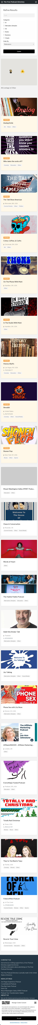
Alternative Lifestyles (11, 25)
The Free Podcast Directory (14, 2)
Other (14, 127)
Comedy (6, 165)
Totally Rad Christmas (11, 820)
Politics (21, 206)
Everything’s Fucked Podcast (14, 783)
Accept (19, 1018)
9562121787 (9, 827)
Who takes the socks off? (12, 161)
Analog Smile (8, 123)
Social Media (19, 416)
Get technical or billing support (10, 963)
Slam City (4, 988)
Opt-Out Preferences (15, 1022)
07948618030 (9, 905)
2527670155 (9, 414)
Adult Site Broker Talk (11, 632)
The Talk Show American (12, 200)
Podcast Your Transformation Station (12, 993)
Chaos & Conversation (11, 524)
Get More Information (7, 967)
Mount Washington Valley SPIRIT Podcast (19, 489)
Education (13, 165)
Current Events (8, 206)
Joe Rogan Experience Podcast (11, 982)
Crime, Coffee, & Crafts (12, 241)
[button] (35, 1003)
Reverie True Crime (10, 939)
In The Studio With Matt (12, 323)
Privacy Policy (24, 1022)
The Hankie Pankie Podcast (13, 597)
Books (7, 32)
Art (6, 28)
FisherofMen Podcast (11, 899)
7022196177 (9, 370)
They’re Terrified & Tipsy (12, 861)
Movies (6, 829)
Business (8, 35)
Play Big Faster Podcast (8, 986)
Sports (16, 457)
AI (5, 22)
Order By (6, 41)
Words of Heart (9, 562)
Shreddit (6, 407)
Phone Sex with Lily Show (12, 707)
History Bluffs (8, 364)
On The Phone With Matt (12, 282)
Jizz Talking (7, 672)
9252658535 (9, 638)
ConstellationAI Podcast (8, 984)
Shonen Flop (7, 451)
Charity (7, 38)
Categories (6, 20)
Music (9, 127)
